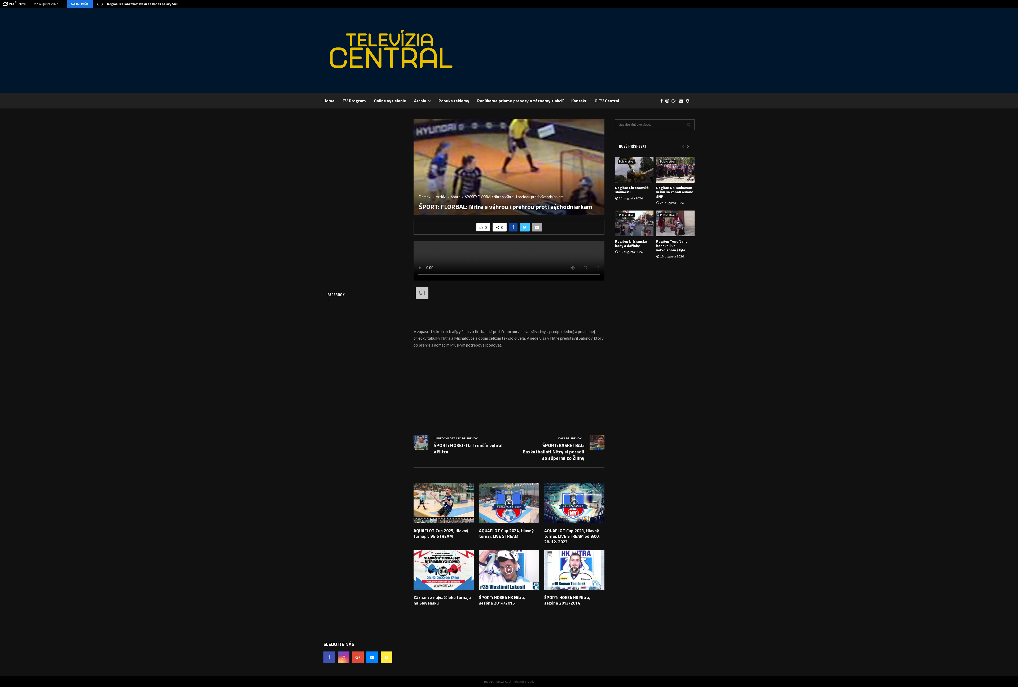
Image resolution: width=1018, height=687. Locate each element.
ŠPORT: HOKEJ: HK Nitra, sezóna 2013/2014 (567, 600)
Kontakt (579, 101)
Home (329, 101)
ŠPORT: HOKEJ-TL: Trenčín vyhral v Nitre (468, 448)
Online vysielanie (390, 101)
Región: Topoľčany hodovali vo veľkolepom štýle (671, 245)
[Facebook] (662, 101)
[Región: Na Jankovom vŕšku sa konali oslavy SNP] (675, 170)
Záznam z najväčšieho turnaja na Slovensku (442, 600)
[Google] (675, 101)
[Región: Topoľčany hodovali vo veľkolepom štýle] (675, 223)
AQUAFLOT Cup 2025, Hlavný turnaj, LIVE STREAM (441, 533)
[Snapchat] (689, 101)
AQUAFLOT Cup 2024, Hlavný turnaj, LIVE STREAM (506, 533)
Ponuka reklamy (453, 101)
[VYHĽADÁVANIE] (689, 124)
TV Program (354, 101)
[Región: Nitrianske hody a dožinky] (634, 223)
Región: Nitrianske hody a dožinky (631, 243)
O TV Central (607, 101)
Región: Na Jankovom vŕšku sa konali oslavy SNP (142, 3)
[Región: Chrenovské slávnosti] (634, 170)
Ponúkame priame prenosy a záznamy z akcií (520, 101)
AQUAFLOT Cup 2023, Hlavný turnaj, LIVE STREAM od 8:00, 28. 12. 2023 (572, 536)
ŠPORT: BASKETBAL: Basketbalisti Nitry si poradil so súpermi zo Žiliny (553, 452)
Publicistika (626, 161)
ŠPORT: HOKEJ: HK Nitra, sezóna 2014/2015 (502, 600)
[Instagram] (668, 101)
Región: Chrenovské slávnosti (632, 190)
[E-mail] (682, 101)
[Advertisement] (598, 50)
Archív (420, 101)
